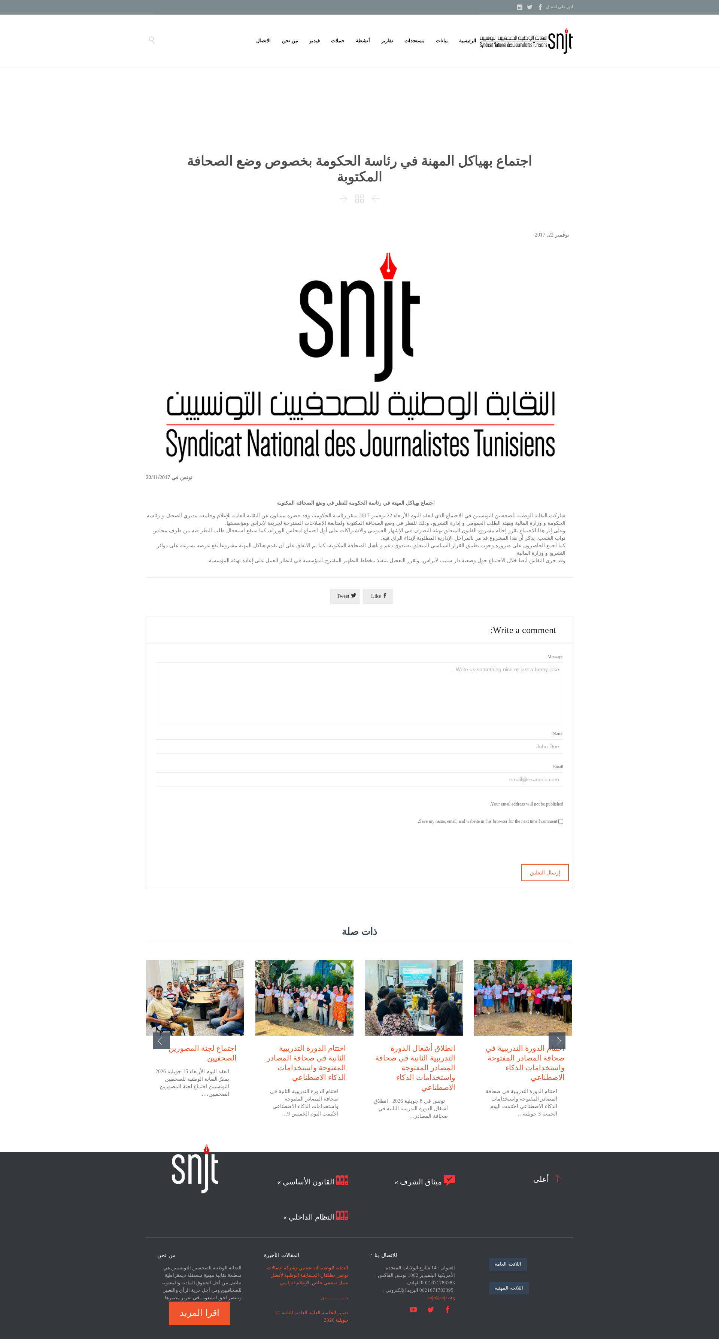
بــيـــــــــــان (334, 1297)
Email (558, 766)
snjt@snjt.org (441, 1297)
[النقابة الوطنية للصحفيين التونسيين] (526, 41)
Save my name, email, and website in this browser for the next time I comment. (488, 821)
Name (558, 733)
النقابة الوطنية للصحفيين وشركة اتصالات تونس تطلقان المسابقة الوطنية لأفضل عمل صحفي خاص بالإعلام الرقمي (307, 1275)
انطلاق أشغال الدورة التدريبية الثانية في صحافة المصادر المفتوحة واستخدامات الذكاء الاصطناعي (415, 1068)
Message (555, 656)
